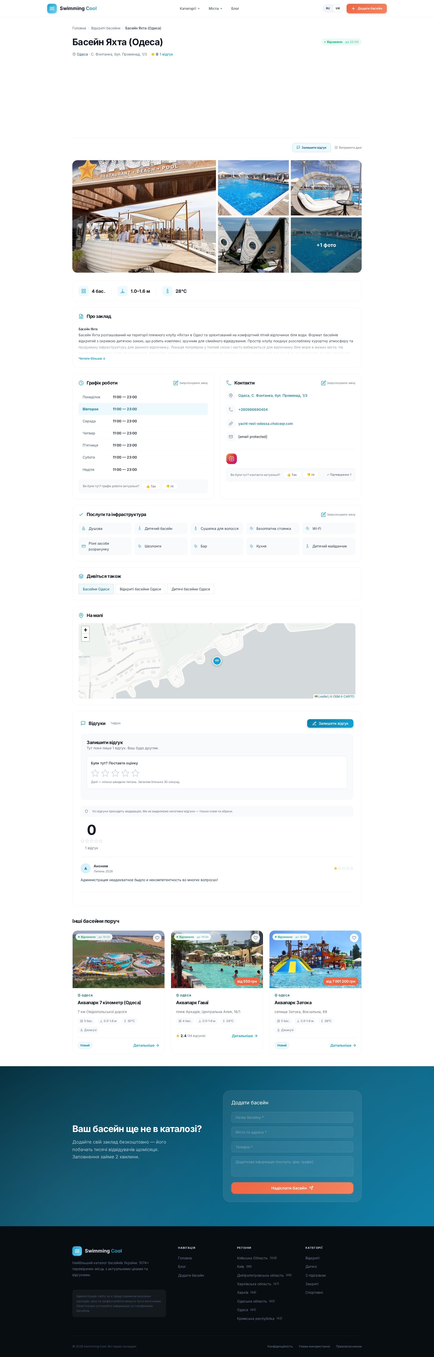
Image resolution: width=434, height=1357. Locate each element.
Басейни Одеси (96, 589)
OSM (336, 696)
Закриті (311, 1284)
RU (328, 8)
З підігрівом (315, 1275)
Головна (79, 28)
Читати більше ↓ (92, 358)
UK (338, 8)
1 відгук (166, 54)
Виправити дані (350, 147)
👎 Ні (170, 486)
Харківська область (258, 1284)
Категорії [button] (188, 8)
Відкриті (312, 1258)
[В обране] (157, 938)
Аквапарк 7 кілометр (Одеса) (109, 1002)
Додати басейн (370, 8)
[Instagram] (231, 459)
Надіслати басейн (289, 1188)
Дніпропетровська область (264, 1275)
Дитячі (311, 1266)
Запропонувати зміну (193, 383)
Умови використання (314, 1346)
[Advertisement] (217, 97)
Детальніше (143, 1045)
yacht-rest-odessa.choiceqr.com (265, 423)
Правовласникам (349, 1346)
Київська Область (257, 1258)
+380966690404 (253, 409)
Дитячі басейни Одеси (191, 589)
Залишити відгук (314, 147)
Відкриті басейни (105, 28)
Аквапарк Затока (293, 1002)
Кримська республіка (259, 1318)
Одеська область (256, 1301)
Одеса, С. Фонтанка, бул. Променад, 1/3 (272, 395)
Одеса (82, 54)
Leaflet (323, 696)
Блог (235, 8)
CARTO (349, 696)
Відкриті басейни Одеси (140, 589)
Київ (244, 1266)
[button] (217, 660)
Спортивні (314, 1292)
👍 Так (151, 486)
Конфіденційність (280, 1346)
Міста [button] (214, 8)
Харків (246, 1292)
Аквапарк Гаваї (192, 1002)
